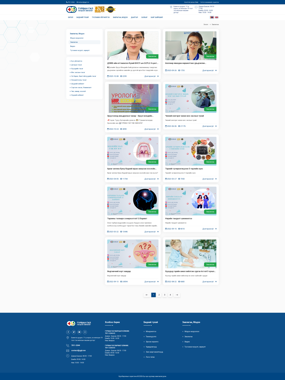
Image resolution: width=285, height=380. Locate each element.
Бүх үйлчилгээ (76, 61)
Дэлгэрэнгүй (150, 76)
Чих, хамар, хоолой (78, 91)
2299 (124, 76)
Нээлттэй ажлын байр (191, 2)
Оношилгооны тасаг (79, 80)
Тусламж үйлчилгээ (101, 17)
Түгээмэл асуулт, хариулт (80, 50)
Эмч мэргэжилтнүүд (154, 352)
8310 (182, 229)
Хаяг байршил (157, 17)
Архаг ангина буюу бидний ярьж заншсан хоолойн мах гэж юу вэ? (131, 168)
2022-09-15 (172, 229)
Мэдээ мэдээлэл (76, 38)
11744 (125, 179)
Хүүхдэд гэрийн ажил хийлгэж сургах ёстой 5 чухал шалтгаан (189, 271)
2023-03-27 (172, 179)
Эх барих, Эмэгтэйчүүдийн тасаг (83, 76)
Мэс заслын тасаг (78, 72)
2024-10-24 (114, 129)
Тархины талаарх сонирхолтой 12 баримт (127, 218)
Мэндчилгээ (151, 331)
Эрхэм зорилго (152, 342)
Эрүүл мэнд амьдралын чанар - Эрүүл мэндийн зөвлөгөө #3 (129, 116)
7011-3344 (71, 2)
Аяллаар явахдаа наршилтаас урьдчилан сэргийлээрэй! (185, 63)
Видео (72, 46)
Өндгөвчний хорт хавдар (119, 271)
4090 (124, 129)
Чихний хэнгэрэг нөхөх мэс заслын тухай (184, 116)
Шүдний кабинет (77, 84)
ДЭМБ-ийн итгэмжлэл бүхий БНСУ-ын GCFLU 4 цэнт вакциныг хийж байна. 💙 (132, 63)
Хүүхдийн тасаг (77, 69)
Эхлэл (70, 17)
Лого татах (150, 357)
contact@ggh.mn (83, 2)
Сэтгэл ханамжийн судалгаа (209, 2)
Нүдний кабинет (77, 95)
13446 (125, 232)
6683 (182, 282)
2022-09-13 (114, 282)
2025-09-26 (172, 70)
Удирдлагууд (151, 347)
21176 (183, 126)
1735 (182, 70)
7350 (182, 179)
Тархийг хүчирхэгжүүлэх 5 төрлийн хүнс (184, 168)
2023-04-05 (114, 179)
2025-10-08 (114, 76)
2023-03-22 (114, 232)
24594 (125, 282)
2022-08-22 (172, 282)
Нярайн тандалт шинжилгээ (178, 218)
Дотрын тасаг (76, 65)
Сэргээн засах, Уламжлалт (81, 88)
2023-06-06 (172, 126)
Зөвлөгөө (215, 24)
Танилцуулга (151, 337)
